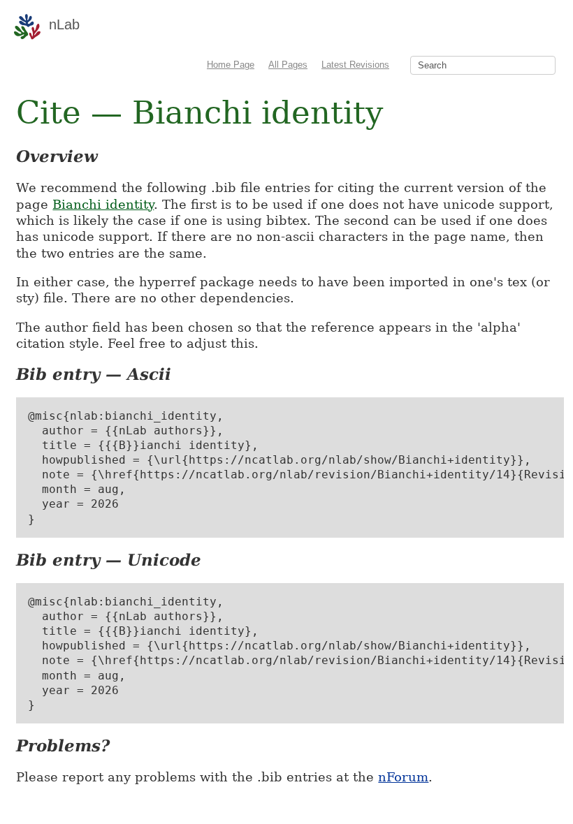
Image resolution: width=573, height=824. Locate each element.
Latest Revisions (355, 64)
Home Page (230, 64)
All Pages (287, 64)
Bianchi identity (103, 204)
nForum (403, 777)
